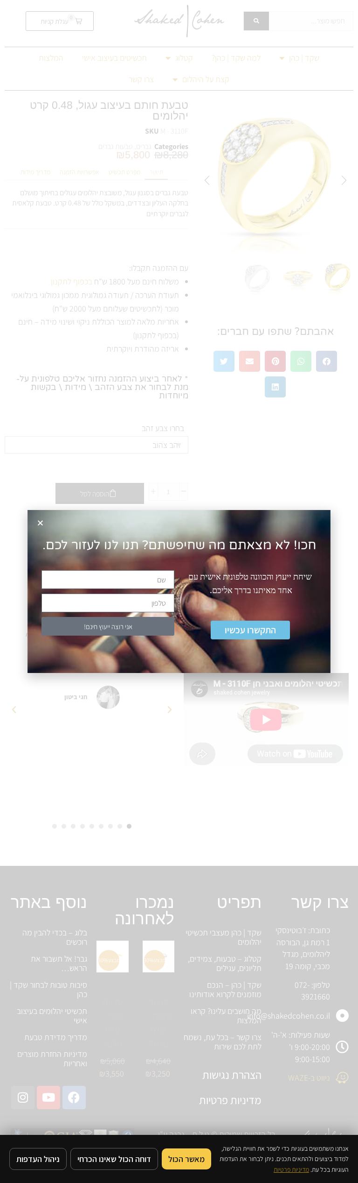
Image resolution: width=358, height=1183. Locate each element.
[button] (40, 522)
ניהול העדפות (38, 1159)
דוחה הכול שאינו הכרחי (114, 1159)
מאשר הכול (186, 1159)
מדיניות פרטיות (291, 1169)
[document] (179, 591)
